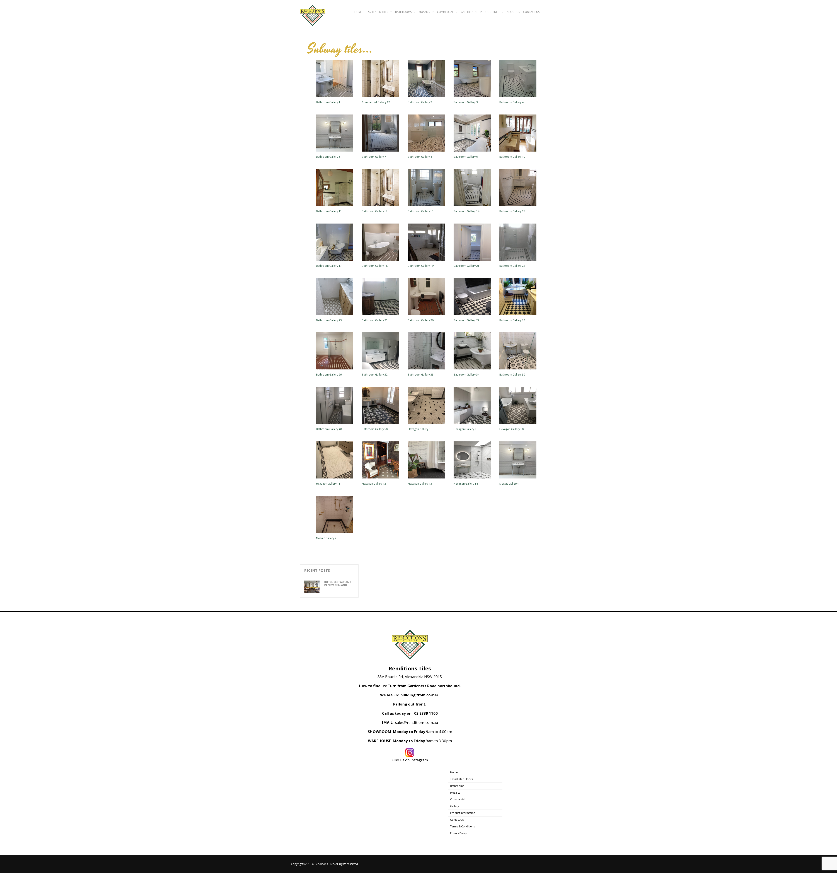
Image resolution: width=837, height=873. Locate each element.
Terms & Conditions (462, 826)
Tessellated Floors (461, 779)
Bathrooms (403, 12)
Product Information (462, 813)
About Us (513, 12)
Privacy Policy (458, 833)
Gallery (454, 806)
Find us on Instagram (410, 759)
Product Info (490, 12)
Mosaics (424, 12)
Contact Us (531, 12)
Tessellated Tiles (376, 12)
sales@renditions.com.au (416, 722)
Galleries (467, 12)
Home (358, 12)
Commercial (445, 12)
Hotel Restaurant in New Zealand (337, 584)
